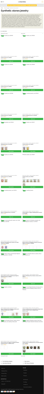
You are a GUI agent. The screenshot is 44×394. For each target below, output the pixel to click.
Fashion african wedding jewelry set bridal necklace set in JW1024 (33, 343)
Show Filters (4, 31)
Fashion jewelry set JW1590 (28, 86)
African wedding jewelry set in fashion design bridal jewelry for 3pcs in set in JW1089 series (33, 310)
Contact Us (25, 384)
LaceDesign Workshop (19, 389)
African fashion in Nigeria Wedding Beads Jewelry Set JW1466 (32, 213)
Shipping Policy (4, 370)
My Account (25, 379)
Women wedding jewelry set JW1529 (30, 115)
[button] (42, 2)
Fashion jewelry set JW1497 (28, 176)
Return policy (3, 375)
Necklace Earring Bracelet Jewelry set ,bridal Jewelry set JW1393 (10, 243)
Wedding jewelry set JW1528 (6, 144)
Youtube (25, 372)
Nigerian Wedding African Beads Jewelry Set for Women (32, 276)
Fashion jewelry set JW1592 (28, 57)
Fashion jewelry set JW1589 (6, 115)
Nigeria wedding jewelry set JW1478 (8, 212)
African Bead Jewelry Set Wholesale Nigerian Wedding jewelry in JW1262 (10, 276)
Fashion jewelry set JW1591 (6, 86)
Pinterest (25, 375)
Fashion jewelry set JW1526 (6, 176)
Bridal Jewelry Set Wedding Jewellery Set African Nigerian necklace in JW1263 (32, 243)
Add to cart (11, 61)
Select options (11, 151)
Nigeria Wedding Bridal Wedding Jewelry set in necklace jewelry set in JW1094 (10, 310)
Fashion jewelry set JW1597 (6, 57)
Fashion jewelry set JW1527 (28, 144)
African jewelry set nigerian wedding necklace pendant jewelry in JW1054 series (10, 343)
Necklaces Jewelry (13, 56)
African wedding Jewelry (5, 56)
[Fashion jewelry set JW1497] (33, 164)
